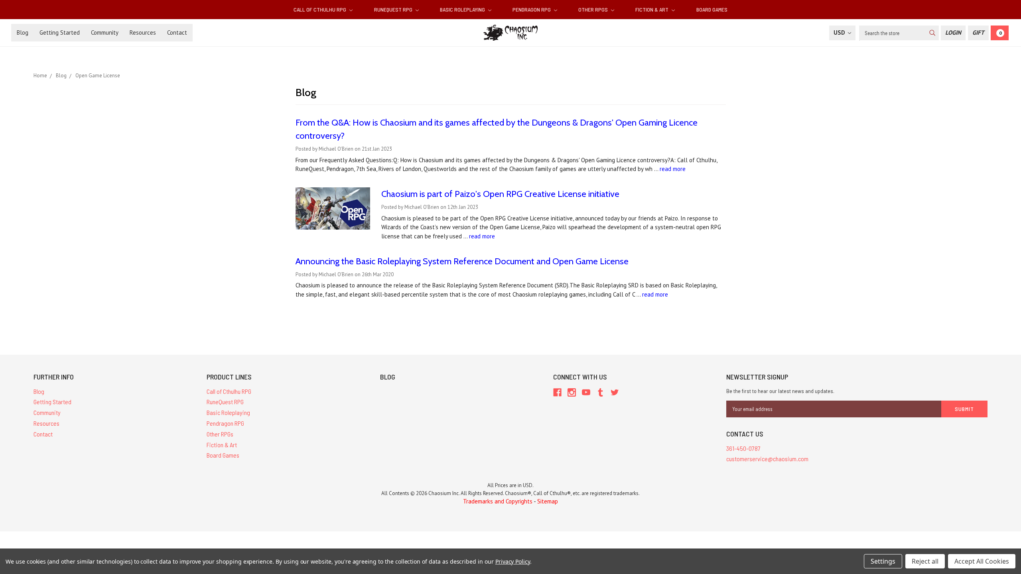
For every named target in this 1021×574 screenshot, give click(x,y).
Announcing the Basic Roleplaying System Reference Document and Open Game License (462, 261)
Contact (177, 32)
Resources (143, 32)
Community (104, 32)
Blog (22, 32)
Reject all (925, 561)
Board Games (711, 9)
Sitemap (547, 501)
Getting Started (59, 32)
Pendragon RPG (532, 9)
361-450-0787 (743, 448)
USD (840, 32)
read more (673, 169)
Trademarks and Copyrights (497, 501)
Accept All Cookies (981, 561)
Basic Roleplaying (463, 9)
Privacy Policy (512, 561)
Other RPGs (593, 9)
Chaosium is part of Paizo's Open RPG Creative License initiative (500, 194)
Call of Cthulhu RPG (320, 9)
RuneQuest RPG (394, 9)
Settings (883, 561)
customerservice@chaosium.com (767, 458)
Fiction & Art (652, 9)
